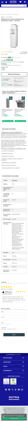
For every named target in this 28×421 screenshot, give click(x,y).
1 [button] (10, 49)
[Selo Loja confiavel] (6, 381)
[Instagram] (9, 389)
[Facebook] (12, 389)
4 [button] (17, 49)
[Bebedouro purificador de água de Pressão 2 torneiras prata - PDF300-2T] (20, 107)
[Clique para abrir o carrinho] (24, 2)
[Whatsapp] (6, 389)
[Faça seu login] (6, 2)
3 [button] (15, 49)
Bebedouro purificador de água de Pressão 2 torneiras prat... (20, 110)
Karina (2, 17)
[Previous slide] (4, 108)
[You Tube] (18, 389)
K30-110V (9, 17)
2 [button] (12, 49)
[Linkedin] (22, 389)
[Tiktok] (15, 389)
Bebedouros (15, 14)
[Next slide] (24, 108)
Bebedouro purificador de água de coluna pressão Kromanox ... (7, 110)
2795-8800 (6, 80)
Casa (4, 14)
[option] (13, 36)
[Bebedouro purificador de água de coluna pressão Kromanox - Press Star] (7, 107)
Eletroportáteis (9, 14)
